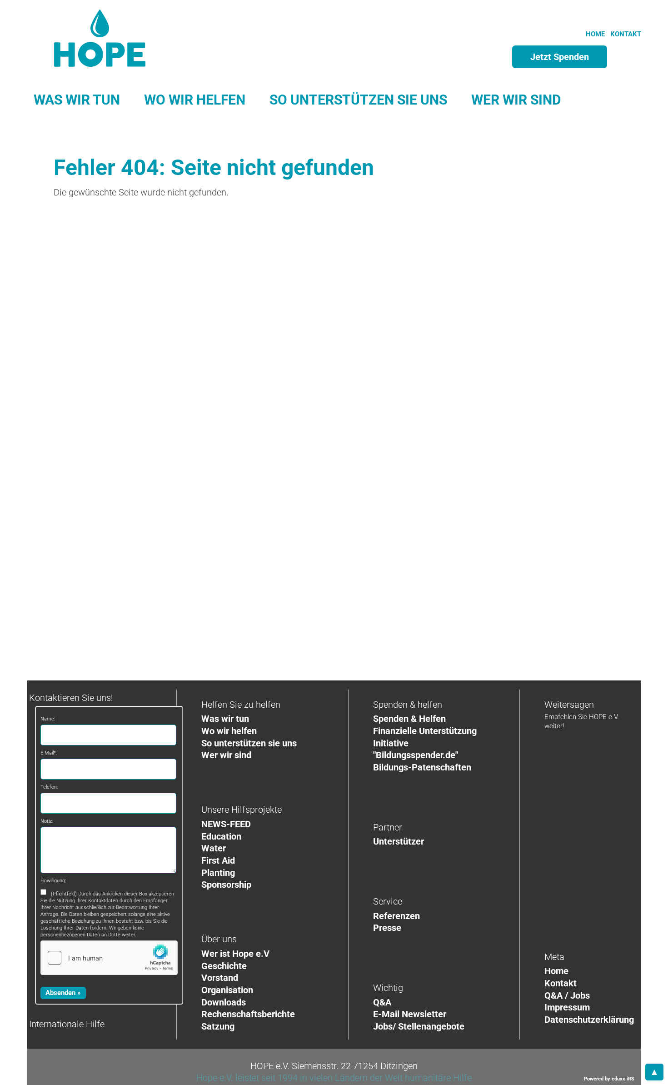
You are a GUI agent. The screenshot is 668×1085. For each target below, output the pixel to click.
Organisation (227, 990)
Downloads (223, 1002)
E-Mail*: (48, 753)
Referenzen (396, 915)
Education (221, 836)
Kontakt (560, 983)
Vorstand (219, 977)
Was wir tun (225, 718)
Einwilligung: (53, 881)
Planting (218, 872)
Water (213, 848)
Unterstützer (398, 841)
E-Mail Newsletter (409, 1014)
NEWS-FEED (226, 824)
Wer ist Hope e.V (235, 953)
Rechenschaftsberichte (248, 1014)
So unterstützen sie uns (249, 743)
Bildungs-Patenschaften (422, 767)
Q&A (382, 1002)
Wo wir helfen (229, 730)
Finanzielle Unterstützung (425, 730)
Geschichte (224, 965)
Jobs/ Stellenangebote (418, 1026)
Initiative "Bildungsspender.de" (415, 749)
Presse (387, 927)
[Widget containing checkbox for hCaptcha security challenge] (109, 957)
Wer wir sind (226, 755)
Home (556, 970)
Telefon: (49, 787)
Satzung (217, 1026)
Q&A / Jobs (567, 995)
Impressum (567, 1007)
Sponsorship (226, 884)
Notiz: (46, 821)
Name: (47, 719)
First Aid (218, 860)
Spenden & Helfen (409, 718)
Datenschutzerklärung (589, 1019)
